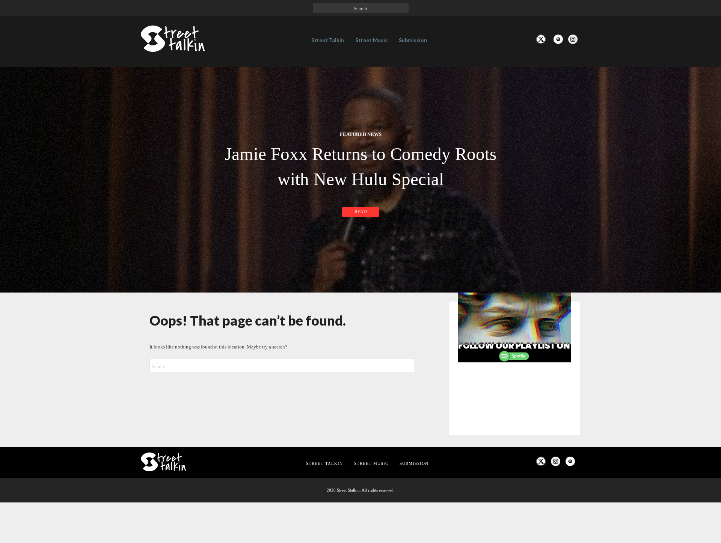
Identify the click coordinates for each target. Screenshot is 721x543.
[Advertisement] (514, 493)
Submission (413, 40)
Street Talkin (327, 40)
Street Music (371, 40)
